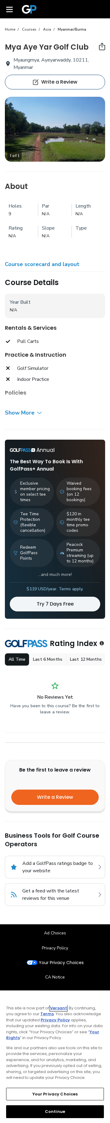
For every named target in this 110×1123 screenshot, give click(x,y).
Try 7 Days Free (55, 603)
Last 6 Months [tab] (47, 659)
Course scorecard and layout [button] (42, 264)
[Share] (102, 46)
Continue (55, 1111)
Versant (58, 1008)
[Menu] (9, 9)
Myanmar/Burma (72, 29)
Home (10, 29)
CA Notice (55, 977)
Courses (29, 29)
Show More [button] (20, 412)
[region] (55, 1056)
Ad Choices (55, 933)
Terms (47, 1014)
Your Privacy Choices (61, 962)
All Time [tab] (17, 659)
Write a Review (55, 797)
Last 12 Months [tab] (86, 659)
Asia (47, 29)
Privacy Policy (55, 948)
